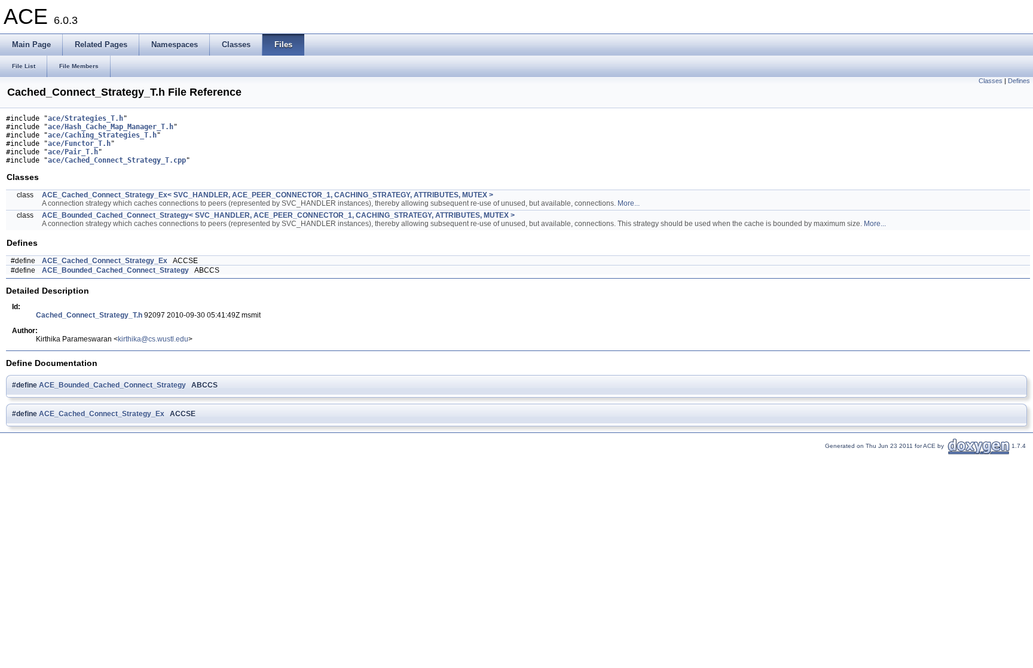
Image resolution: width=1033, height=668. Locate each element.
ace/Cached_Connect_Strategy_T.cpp (117, 160)
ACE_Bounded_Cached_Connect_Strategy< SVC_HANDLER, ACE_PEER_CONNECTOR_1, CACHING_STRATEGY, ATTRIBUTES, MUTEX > (278, 215)
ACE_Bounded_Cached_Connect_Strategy (115, 270)
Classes (991, 80)
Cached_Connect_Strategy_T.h (89, 315)
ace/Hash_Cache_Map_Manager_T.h (110, 127)
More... (629, 203)
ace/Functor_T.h (79, 143)
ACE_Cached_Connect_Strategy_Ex (104, 261)
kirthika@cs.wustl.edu (153, 339)
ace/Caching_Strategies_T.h (102, 135)
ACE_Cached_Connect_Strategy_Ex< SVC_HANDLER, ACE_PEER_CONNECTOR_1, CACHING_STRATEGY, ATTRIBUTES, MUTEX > (267, 195)
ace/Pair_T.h (73, 152)
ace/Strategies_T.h (85, 118)
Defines (1019, 80)
